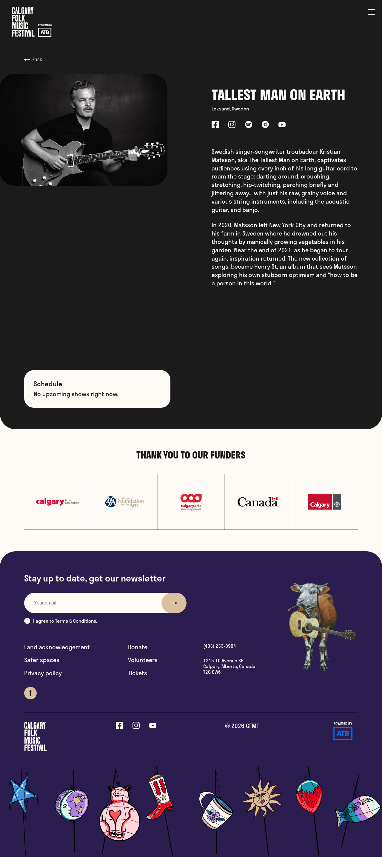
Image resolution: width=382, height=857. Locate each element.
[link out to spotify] (248, 125)
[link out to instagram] (231, 125)
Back (36, 59)
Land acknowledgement (57, 647)
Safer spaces (41, 660)
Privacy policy (43, 673)
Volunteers (143, 660)
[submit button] (174, 603)
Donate (137, 647)
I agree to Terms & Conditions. (65, 621)
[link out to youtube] (282, 125)
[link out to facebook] (215, 125)
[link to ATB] (343, 734)
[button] (27, 621)
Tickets (137, 673)
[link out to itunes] (265, 125)
